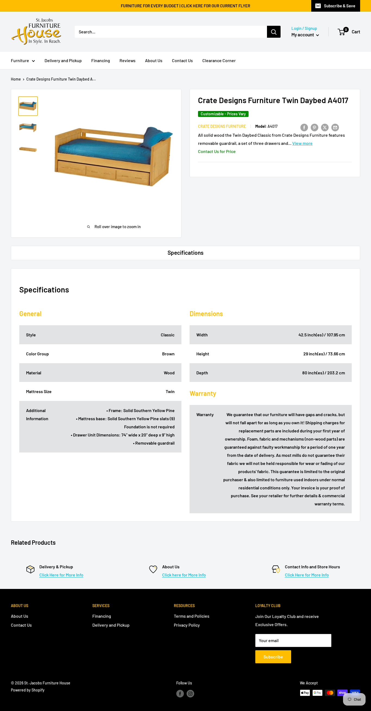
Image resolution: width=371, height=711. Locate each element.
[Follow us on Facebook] (180, 693)
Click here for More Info (184, 574)
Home (16, 79)
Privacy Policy (187, 624)
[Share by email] (335, 127)
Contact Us (182, 60)
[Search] (274, 32)
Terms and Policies (191, 615)
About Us (153, 60)
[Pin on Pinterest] (314, 127)
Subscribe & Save (339, 5)
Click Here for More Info (61, 574)
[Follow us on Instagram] (190, 693)
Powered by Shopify (28, 690)
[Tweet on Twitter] (325, 127)
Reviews (128, 60)
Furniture (20, 60)
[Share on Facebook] (304, 127)
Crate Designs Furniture (222, 126)
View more (302, 143)
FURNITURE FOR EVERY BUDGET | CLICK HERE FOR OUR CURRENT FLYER (185, 5)
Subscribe (273, 656)
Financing (100, 60)
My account (303, 34)
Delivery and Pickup (63, 60)
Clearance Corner (219, 60)
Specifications (185, 252)
